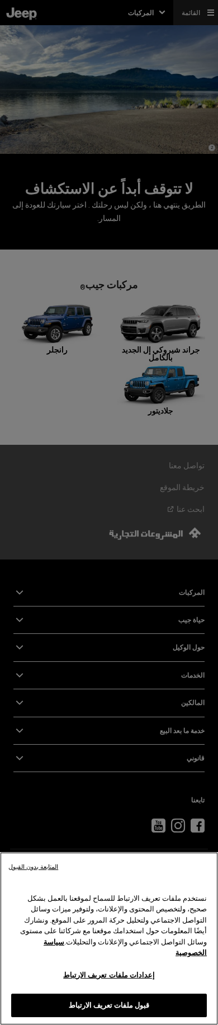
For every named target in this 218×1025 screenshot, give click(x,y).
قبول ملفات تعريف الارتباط (109, 1005)
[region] (109, 938)
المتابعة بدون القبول (33, 867)
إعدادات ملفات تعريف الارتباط (108, 975)
